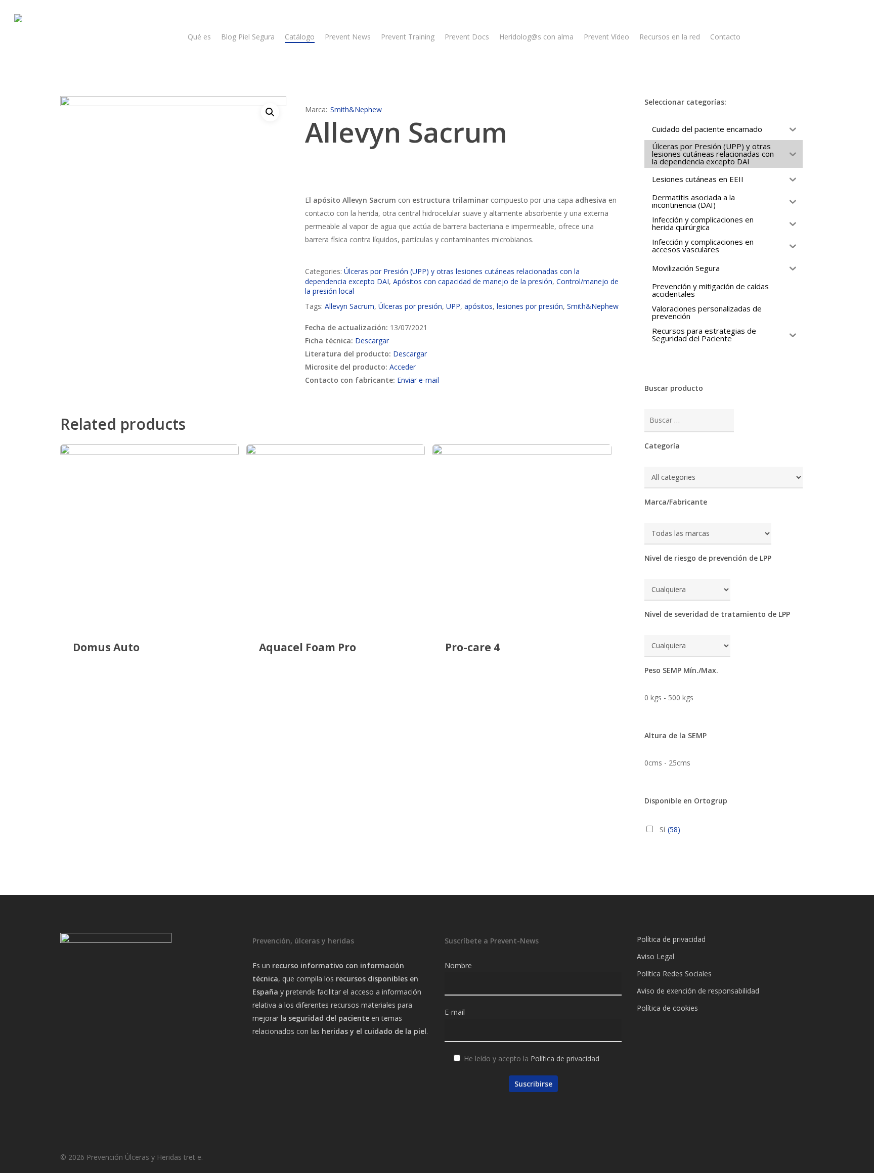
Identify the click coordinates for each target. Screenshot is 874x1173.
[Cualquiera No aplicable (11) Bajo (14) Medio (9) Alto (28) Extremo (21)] (687, 590)
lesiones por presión (530, 306)
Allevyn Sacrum (349, 306)
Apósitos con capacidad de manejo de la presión (472, 281)
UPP (453, 306)
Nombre (458, 965)
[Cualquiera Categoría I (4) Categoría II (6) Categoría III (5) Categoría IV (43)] (687, 646)
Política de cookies (667, 1008)
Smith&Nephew (356, 109)
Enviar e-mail (418, 380)
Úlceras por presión (410, 306)
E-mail (455, 1012)
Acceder (402, 367)
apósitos (478, 306)
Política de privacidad (565, 1058)
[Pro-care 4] (521, 533)
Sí (670, 829)
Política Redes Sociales (674, 973)
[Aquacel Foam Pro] (335, 533)
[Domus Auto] (149, 533)
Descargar (372, 340)
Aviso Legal (655, 956)
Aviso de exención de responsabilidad (698, 991)
